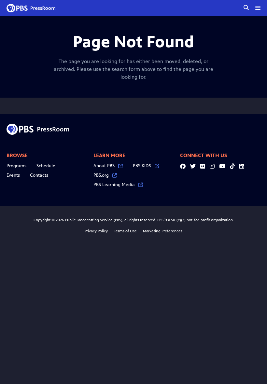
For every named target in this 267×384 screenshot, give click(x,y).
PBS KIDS (142, 166)
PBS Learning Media (114, 184)
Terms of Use (125, 231)
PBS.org (101, 175)
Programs (16, 166)
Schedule (45, 166)
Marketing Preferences (162, 231)
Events (13, 175)
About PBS (104, 166)
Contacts (39, 175)
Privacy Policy (96, 231)
